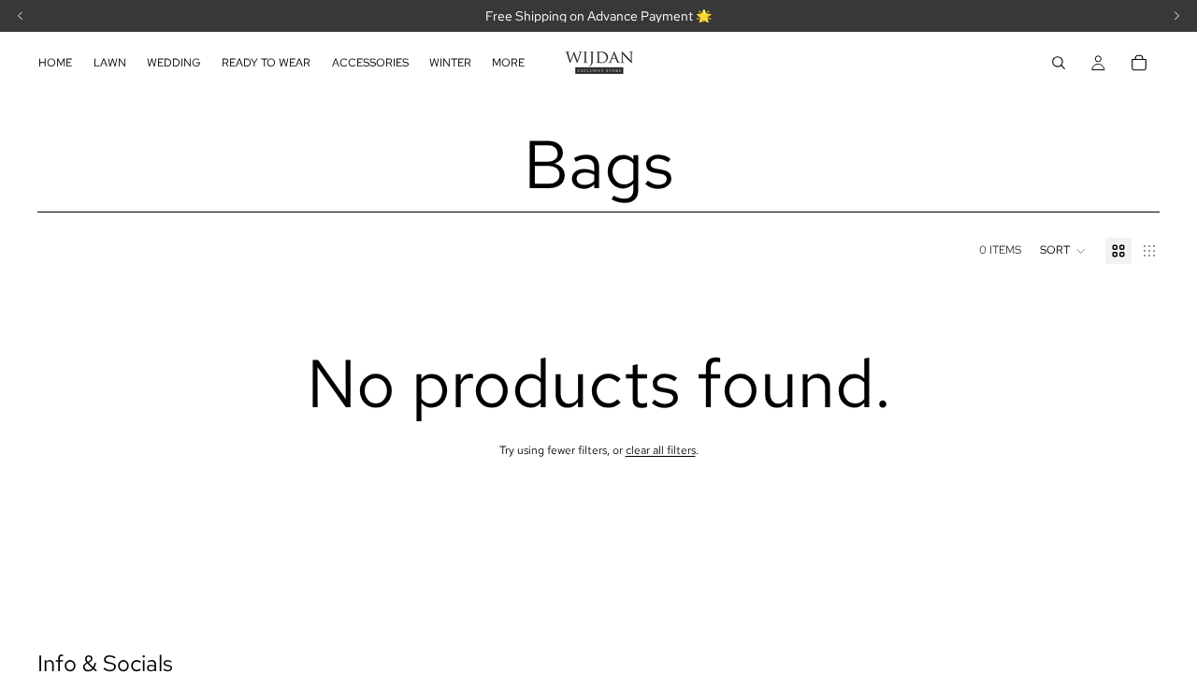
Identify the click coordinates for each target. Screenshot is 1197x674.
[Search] (1058, 62)
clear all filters (661, 450)
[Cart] (1139, 62)
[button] (1063, 250)
